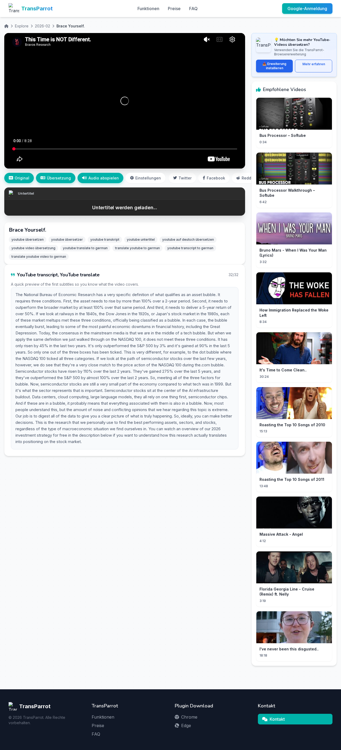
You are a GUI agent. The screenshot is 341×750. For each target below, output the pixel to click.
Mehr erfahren (313, 64)
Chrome (189, 717)
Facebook (216, 178)
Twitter (185, 178)
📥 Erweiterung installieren (274, 66)
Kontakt (277, 719)
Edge (186, 725)
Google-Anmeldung (307, 8)
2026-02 (42, 26)
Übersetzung (59, 178)
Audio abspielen (103, 178)
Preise (174, 8)
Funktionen (148, 8)
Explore (22, 26)
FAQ (193, 8)
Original (22, 178)
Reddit (248, 178)
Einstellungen (148, 178)
